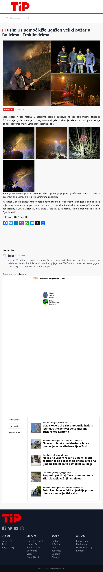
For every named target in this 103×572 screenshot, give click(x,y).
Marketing (81, 544)
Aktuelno (8, 109)
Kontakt (80, 550)
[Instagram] (22, 528)
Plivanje (55, 557)
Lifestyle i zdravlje (36, 541)
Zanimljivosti (33, 557)
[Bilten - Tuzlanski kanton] (51, 302)
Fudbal (55, 541)
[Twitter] (10, 528)
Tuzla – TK (7, 541)
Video (30, 553)
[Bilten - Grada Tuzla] (51, 295)
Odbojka (56, 553)
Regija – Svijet (9, 547)
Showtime (32, 550)
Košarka (56, 544)
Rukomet (56, 550)
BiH (4, 544)
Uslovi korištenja (84, 547)
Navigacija (13, 17)
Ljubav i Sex (32, 544)
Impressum (82, 541)
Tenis (54, 547)
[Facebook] (4, 528)
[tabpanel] (63, 459)
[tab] (14, 419)
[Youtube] (16, 528)
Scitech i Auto (34, 547)
